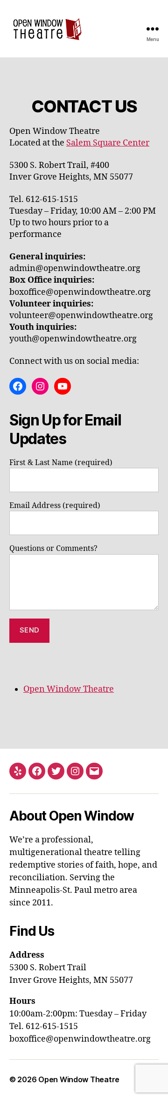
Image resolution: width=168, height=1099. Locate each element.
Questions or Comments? (53, 548)
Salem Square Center (107, 143)
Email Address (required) (54, 505)
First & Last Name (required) (60, 462)
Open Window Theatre (68, 689)
